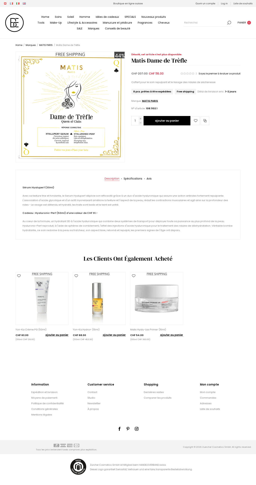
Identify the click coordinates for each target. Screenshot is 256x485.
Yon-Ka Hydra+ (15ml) (86, 329)
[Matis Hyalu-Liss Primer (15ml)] (156, 298)
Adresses (206, 403)
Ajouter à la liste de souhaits (195, 121)
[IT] (18, 4)
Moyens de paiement (44, 398)
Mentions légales (41, 414)
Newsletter (94, 403)
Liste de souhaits (210, 409)
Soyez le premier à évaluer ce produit (219, 73)
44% (120, 55)
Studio (91, 398)
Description (112, 178)
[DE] (5, 4)
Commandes (208, 398)
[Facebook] (119, 429)
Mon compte (208, 392)
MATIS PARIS (150, 101)
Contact (92, 392)
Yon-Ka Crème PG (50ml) (31, 329)
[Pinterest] (128, 429)
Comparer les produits (157, 398)
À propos (93, 409)
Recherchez (229, 22)
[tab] (112, 179)
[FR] (11, 4)
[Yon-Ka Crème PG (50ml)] (42, 298)
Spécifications (133, 178)
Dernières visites (154, 392)
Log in (224, 3)
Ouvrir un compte (205, 3)
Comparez (205, 121)
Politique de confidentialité (47, 403)
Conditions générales (44, 409)
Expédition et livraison (44, 392)
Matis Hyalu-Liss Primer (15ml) (148, 329)
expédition (91, 449)
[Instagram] (136, 429)
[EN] (24, 4)
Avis (149, 178)
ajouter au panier (167, 121)
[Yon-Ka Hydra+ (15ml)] (99, 298)
